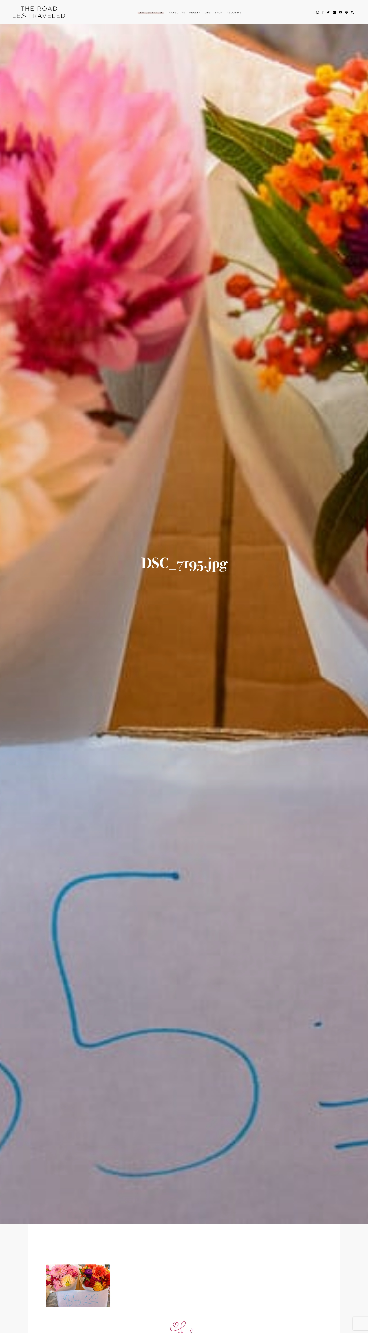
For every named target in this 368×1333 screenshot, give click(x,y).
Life (208, 13)
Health (194, 13)
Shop (218, 13)
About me (234, 13)
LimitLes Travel (150, 13)
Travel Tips (176, 13)
